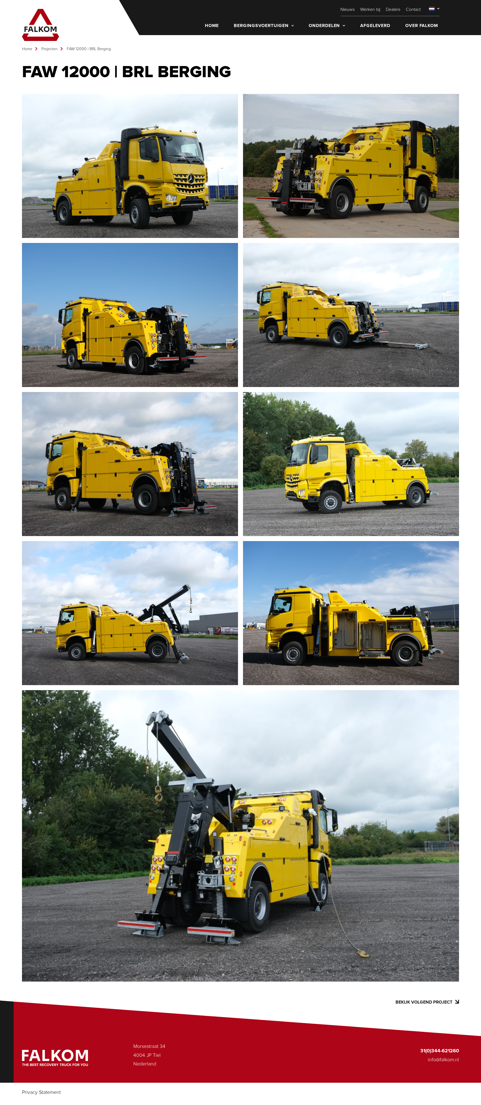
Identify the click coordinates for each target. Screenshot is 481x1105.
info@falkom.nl (443, 1059)
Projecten (49, 49)
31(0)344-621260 (439, 1050)
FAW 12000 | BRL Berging (89, 49)
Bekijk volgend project (424, 1002)
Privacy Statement (41, 1092)
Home (27, 49)
